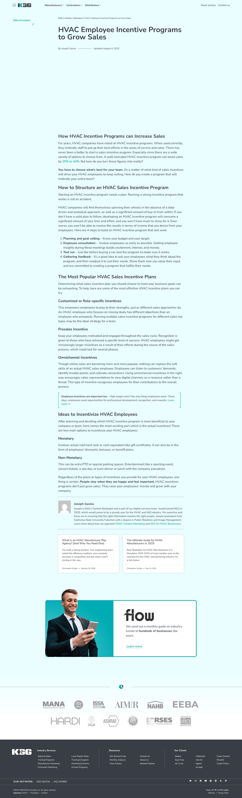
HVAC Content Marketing (130, 523)
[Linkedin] (201, 782)
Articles (68, 18)
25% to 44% (70, 161)
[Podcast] (227, 782)
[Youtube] (206, 782)
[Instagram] (196, 782)
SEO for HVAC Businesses (165, 523)
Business (78, 18)
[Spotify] (212, 782)
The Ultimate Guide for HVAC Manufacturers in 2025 (145, 541)
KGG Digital (224, 790)
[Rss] (222, 782)
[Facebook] (191, 782)
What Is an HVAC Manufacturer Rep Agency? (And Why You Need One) (84, 541)
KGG (60, 18)
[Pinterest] (217, 782)
